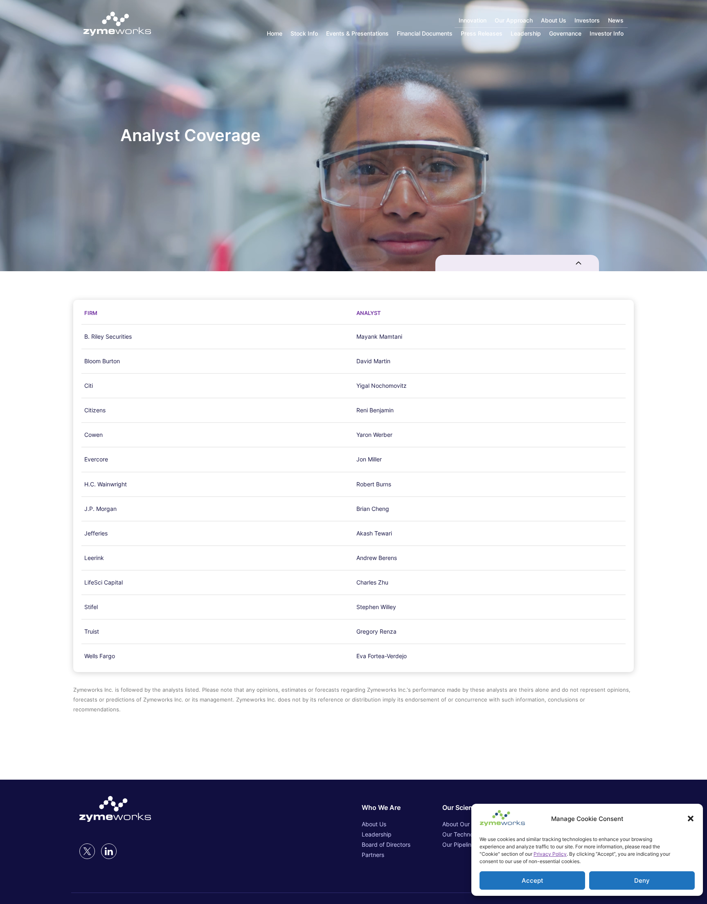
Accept (532, 880)
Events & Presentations (357, 33)
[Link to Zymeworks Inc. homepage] (117, 24)
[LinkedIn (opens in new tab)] (109, 851)
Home (274, 33)
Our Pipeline (458, 844)
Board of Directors (386, 844)
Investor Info (607, 33)
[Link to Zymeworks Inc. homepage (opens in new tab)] (115, 809)
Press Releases (481, 33)
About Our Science (467, 824)
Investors (587, 20)
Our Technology (463, 834)
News (616, 20)
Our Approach (514, 20)
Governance (565, 33)
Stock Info (304, 33)
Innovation (472, 20)
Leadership (526, 33)
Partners (373, 854)
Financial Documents (425, 33)
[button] (691, 818)
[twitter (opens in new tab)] (87, 851)
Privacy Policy (550, 854)
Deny (642, 880)
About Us (553, 20)
